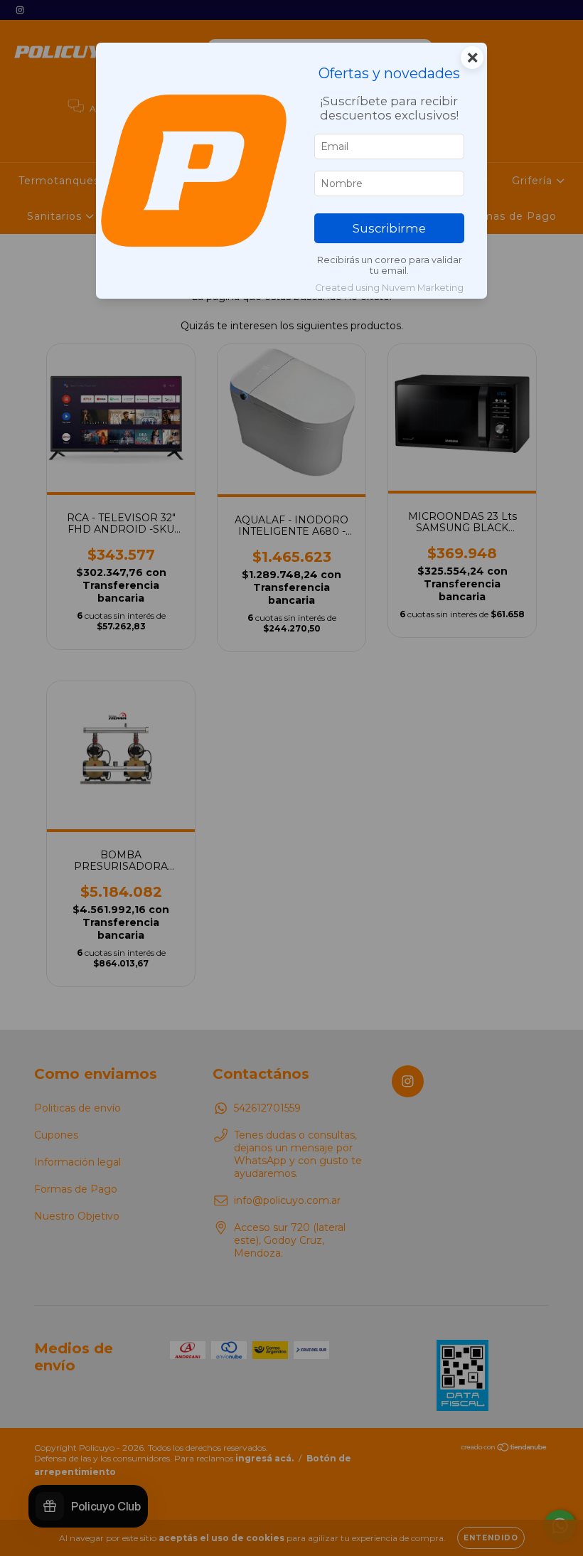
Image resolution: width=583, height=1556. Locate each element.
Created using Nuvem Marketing (389, 287)
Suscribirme (389, 228)
